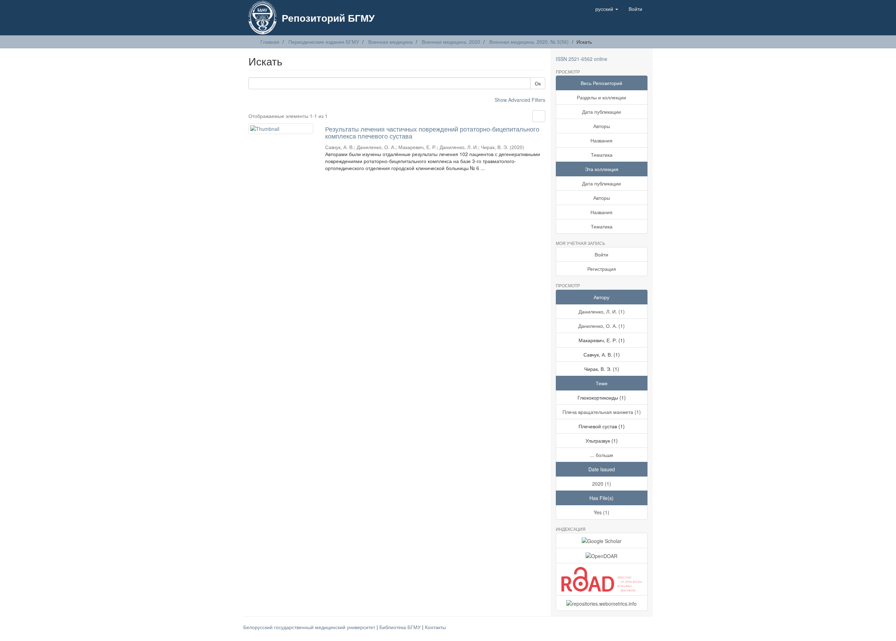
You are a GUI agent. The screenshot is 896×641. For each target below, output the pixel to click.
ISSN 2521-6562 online (581, 58)
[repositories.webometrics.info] (602, 603)
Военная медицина (390, 41)
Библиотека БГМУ (400, 627)
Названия (601, 140)
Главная (269, 41)
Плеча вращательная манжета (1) (601, 411)
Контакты (435, 627)
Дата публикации (601, 111)
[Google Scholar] (602, 540)
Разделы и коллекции (601, 97)
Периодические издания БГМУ (323, 41)
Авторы (601, 125)
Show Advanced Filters (520, 99)
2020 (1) (601, 483)
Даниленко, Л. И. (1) (602, 311)
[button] (606, 8)
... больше (601, 454)
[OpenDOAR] (602, 555)
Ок (538, 83)
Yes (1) (601, 512)
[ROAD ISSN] (602, 579)
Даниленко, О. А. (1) (601, 325)
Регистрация (601, 268)
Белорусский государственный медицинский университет (310, 627)
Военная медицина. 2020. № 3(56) (529, 41)
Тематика (601, 154)
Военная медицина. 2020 (451, 41)
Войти (601, 254)
